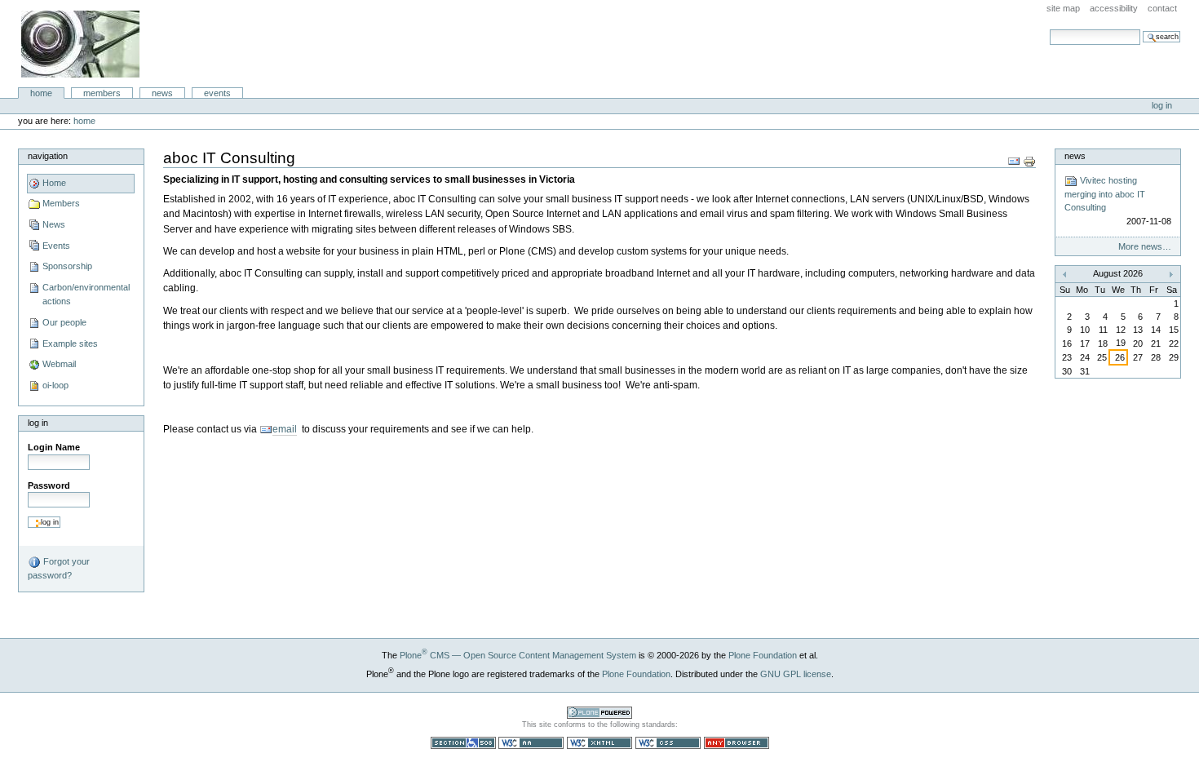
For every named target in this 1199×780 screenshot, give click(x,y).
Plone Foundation (762, 655)
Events (217, 93)
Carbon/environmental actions (86, 294)
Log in (1162, 105)
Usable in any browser (736, 743)
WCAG (531, 743)
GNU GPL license (795, 674)
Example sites (70, 343)
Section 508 (463, 743)
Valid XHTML (599, 743)
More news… (1144, 246)
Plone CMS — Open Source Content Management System (518, 655)
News (162, 93)
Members (102, 93)
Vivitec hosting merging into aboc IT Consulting (1117, 200)
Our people (64, 322)
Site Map (1063, 8)
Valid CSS (668, 743)
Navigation (48, 156)
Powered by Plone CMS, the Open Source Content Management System (599, 713)
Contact (1162, 8)
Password (49, 485)
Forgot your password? (59, 568)
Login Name (54, 447)
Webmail (59, 364)
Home (41, 93)
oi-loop (55, 385)
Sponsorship (67, 266)
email (284, 429)
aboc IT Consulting (80, 44)
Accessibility (1114, 8)
